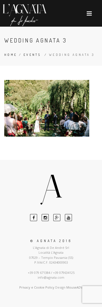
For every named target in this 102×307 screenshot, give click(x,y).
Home (10, 55)
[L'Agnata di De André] (24, 15)
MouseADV (74, 287)
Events (32, 55)
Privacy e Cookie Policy (36, 287)
